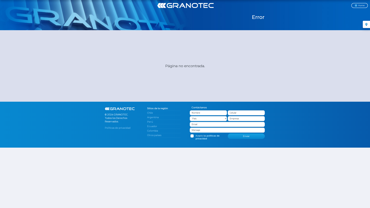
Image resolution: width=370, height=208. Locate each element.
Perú (150, 121)
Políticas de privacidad (118, 128)
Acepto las (208, 137)
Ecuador (152, 126)
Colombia (152, 130)
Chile (150, 113)
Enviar (246, 136)
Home (361, 5)
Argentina (153, 117)
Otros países (154, 135)
